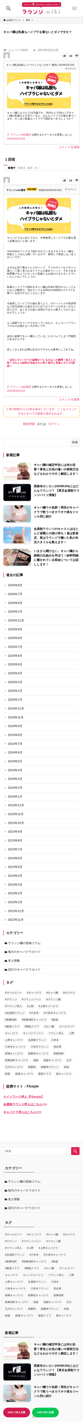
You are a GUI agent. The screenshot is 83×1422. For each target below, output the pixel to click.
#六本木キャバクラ (55, 1012)
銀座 (7, 1073)
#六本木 (34, 1012)
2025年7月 (15, 646)
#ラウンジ (11, 999)
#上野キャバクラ (48, 1006)
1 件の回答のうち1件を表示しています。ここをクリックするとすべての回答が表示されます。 (41, 411)
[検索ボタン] (8, 8)
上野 (71, 1033)
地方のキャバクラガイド (24, 951)
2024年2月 (15, 787)
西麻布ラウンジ (50, 1067)
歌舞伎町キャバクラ (16, 1060)
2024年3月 (15, 778)
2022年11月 (16, 919)
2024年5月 (15, 761)
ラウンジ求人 (56, 1033)
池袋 (35, 1060)
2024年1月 (15, 796)
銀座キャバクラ (24, 1073)
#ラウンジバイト (31, 999)
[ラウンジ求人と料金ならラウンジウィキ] (41, 8)
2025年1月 (15, 699)
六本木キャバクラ (15, 1046)
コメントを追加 (69, 147)
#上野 (30, 1006)
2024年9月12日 (16, 138)
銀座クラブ (44, 1073)
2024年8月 (15, 735)
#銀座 (55, 1019)
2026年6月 (15, 603)
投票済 (21, 167)
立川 (69, 1060)
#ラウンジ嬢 (53, 999)
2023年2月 (15, 893)
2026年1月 (15, 611)
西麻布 (32, 1067)
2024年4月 (15, 770)
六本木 (55, 1040)
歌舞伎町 (59, 1053)
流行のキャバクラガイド (24, 969)
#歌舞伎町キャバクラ (34, 1019)
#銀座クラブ (12, 1026)
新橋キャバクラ (14, 1053)
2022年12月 (16, 911)
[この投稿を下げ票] (77, 56)
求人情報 (14, 960)
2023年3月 (15, 884)
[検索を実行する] (75, 1151)
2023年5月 (15, 867)
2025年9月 (15, 629)
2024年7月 (15, 743)
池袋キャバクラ (52, 1060)
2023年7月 (15, 849)
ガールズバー (66, 1026)
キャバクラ (11, 1033)
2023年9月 (15, 831)
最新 (30, 167)
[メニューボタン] (74, 8)
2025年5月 (15, 664)
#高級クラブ (31, 1026)
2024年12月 (16, 708)
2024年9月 (15, 726)
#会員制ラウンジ (14, 1012)
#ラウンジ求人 (13, 1006)
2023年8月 (15, 840)
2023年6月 (15, 858)
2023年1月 (15, 902)
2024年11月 (16, 717)
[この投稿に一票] (64, 56)
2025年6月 (15, 655)
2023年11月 (16, 814)
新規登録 (29, 424)
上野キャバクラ (14, 1040)
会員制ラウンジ (37, 1040)
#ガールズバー (13, 992)
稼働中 (12, 167)
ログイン (54, 424)
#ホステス (69, 992)
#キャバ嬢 (52, 992)
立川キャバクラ (14, 1067)
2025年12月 (16, 620)
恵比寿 (57, 1046)
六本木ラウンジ (40, 1046)
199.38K (31, 189)
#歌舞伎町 (11, 1019)
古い (37, 167)
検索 (75, 442)
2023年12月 (16, 805)
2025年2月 (15, 690)
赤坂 (66, 1067)
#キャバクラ (34, 992)
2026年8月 (15, 585)
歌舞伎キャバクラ (38, 1053)
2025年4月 (15, 673)
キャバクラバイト (33, 1033)
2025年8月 (15, 638)
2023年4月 (15, 875)
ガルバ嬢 (49, 1026)
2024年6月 (15, 752)
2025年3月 (15, 682)
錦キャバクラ (64, 1073)
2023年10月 (16, 823)
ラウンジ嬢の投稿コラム (24, 943)
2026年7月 (15, 594)
